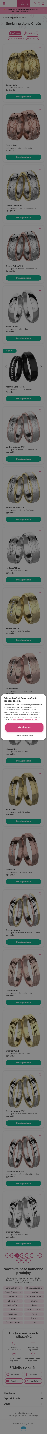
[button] (23, 735)
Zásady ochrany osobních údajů (26, 720)
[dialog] (23, 717)
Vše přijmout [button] (24, 727)
